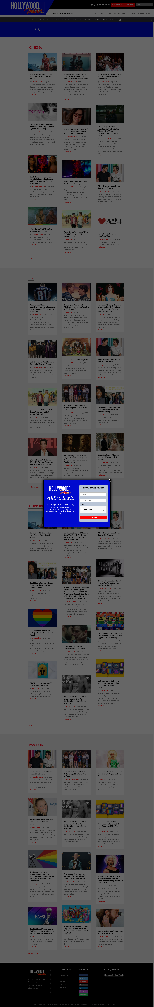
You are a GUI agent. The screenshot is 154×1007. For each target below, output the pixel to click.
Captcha (82, 504)
